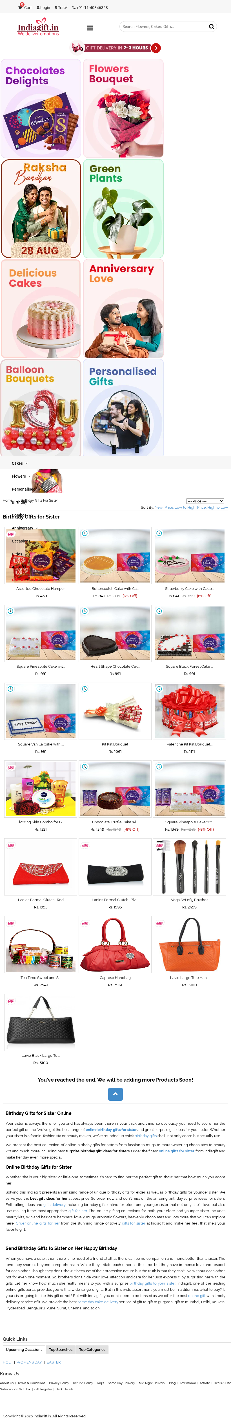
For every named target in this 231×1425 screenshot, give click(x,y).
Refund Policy (83, 1383)
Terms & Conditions (31, 1383)
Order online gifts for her (38, 1223)
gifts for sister (134, 1223)
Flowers (19, 476)
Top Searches (60, 1349)
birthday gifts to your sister (153, 1283)
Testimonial (188, 1383)
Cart (26, 8)
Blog (172, 1383)
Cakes (18, 463)
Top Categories (92, 1349)
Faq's (100, 1383)
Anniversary (23, 528)
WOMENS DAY (29, 1362)
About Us (7, 1383)
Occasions (21, 541)
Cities (17, 554)
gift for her (77, 1211)
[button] (115, 1094)
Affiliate (205, 1383)
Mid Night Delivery (152, 1383)
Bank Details (64, 1389)
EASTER (54, 1362)
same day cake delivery (98, 1302)
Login (44, 8)
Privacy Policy (59, 1383)
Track (62, 8)
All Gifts (19, 567)
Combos (19, 515)
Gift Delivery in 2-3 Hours (34, 580)
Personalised (24, 489)
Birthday (20, 502)
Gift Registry (43, 1389)
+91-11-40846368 (91, 8)
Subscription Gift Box (15, 1389)
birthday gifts (146, 1136)
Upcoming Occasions (24, 1349)
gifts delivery (55, 1205)
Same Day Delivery (121, 1383)
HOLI (7, 1362)
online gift (197, 1296)
